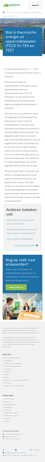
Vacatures (7, 372)
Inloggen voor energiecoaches (13, 386)
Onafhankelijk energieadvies (13, 363)
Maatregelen (8, 407)
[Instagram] (16, 450)
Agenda (6, 402)
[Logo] (12, 5)
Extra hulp (7, 410)
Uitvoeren (7, 418)
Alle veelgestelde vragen (25, 245)
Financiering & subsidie (11, 416)
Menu (34, 5)
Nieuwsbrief (8, 369)
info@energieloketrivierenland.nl (15, 453)
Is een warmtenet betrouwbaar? (20, 239)
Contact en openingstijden (12, 366)
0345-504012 (36, 450)
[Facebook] (4, 450)
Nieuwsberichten (9, 404)
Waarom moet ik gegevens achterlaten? (16, 380)
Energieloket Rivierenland (12, 358)
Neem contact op (16, 287)
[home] (3, 12)
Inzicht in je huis (9, 399)
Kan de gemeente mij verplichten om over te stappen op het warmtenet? (22, 231)
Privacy (6, 375)
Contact (6, 421)
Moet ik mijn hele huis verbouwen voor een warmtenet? (20, 222)
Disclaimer (7, 383)
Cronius (9, 455)
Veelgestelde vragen (10, 413)
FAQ (7, 12)
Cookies (6, 377)
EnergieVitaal (8, 361)
